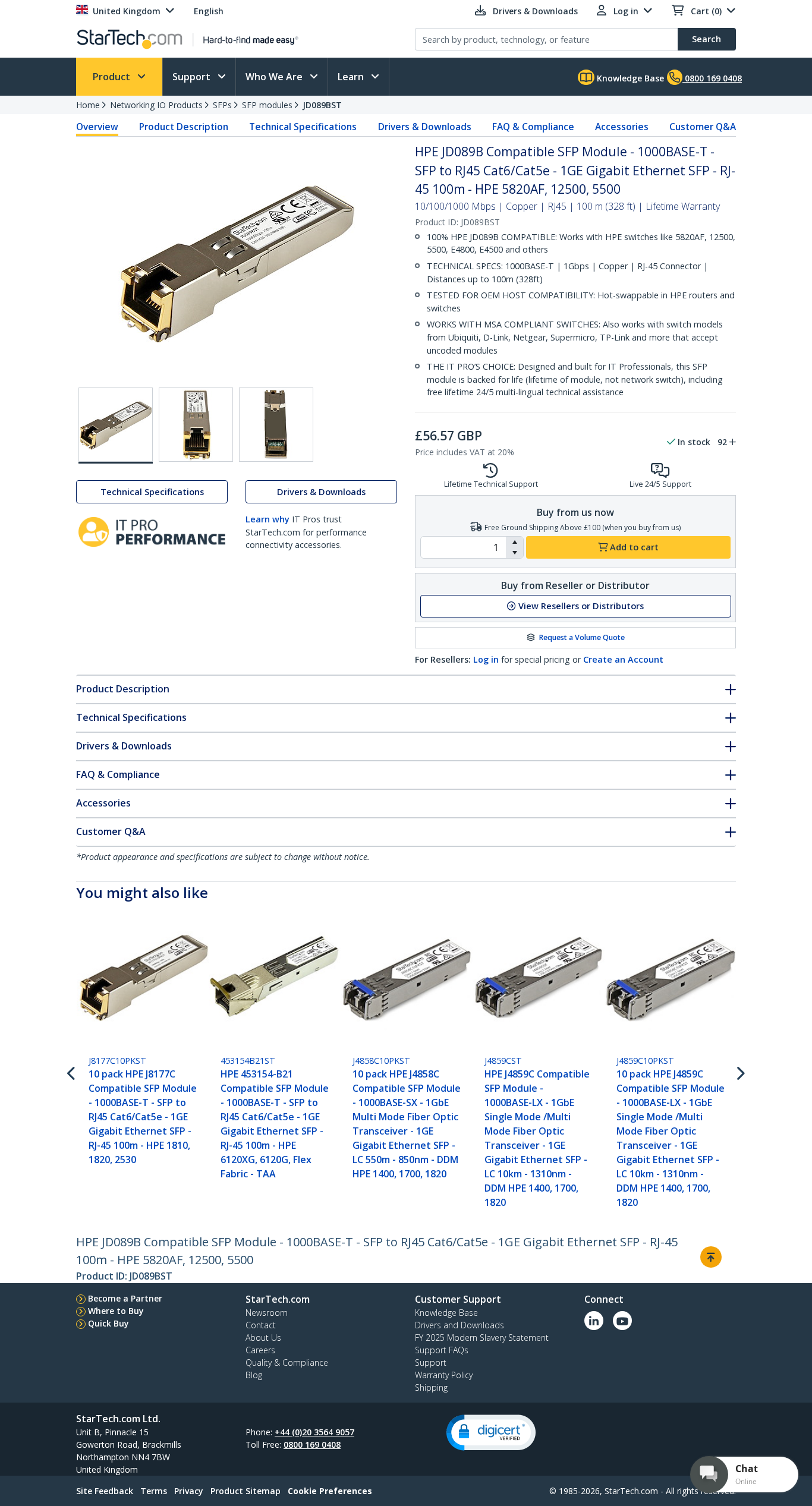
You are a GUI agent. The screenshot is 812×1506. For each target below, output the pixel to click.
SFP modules (267, 105)
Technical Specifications (303, 126)
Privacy (188, 1490)
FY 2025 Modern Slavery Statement (482, 1337)
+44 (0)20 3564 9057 (314, 1432)
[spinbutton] (463, 547)
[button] (514, 542)
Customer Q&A (702, 126)
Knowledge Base (629, 78)
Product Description (183, 126)
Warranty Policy (444, 1375)
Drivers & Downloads (424, 126)
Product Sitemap (245, 1490)
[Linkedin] (593, 1320)
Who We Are (275, 76)
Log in (486, 659)
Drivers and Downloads (459, 1325)
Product (113, 76)
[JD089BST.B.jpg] (196, 424)
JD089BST (322, 105)
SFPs (222, 105)
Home (88, 105)
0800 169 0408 (312, 1444)
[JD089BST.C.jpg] (276, 424)
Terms (153, 1490)
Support (192, 76)
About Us (263, 1337)
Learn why (267, 519)
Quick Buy (108, 1323)
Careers (260, 1350)
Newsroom (267, 1312)
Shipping (431, 1387)
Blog (254, 1375)
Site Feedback (104, 1490)
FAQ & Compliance (533, 126)
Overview (97, 126)
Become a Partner (125, 1298)
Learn (352, 76)
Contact (261, 1325)
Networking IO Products (156, 105)
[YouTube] (622, 1320)
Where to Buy (116, 1310)
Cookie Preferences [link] (330, 1490)
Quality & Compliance (287, 1362)
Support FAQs (441, 1350)
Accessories (622, 126)
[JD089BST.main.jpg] (115, 425)
